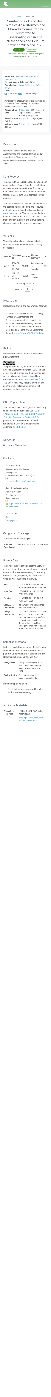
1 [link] (27, 289)
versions (30, 213)
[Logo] (5, 4)
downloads (8, 213)
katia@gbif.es (12, 521)
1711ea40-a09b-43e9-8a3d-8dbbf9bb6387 (24, 414)
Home (20, 17)
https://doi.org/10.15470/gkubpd (29, 333)
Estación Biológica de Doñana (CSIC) (21, 417)
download (25, 110)
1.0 (7, 276)
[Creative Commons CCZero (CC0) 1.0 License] (10, 363)
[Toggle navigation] (45, 3)
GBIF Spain (21, 427)
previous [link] (19, 289)
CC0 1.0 (16, 91)
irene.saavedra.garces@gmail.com (20, 481)
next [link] (34, 289)
